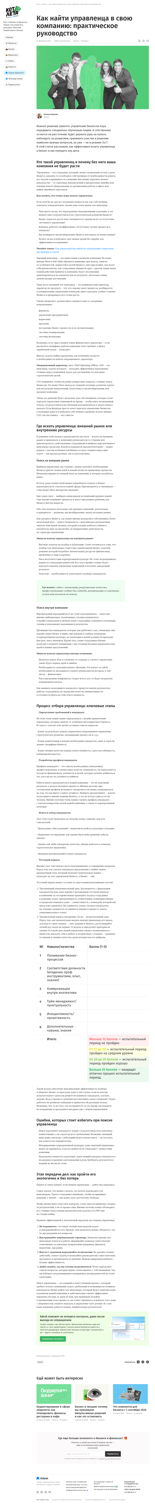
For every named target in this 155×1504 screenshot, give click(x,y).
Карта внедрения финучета (76, 1487)
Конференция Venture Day (76, 1490)
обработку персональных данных (110, 1458)
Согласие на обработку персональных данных (67, 1500)
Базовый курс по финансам (76, 1482)
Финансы (12, 43)
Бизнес (11, 49)
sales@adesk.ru (130, 1492)
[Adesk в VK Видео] (45, 1492)
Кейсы (11, 61)
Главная (9, 37)
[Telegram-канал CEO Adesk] (38, 1492)
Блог (38, 4)
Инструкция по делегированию (106, 1489)
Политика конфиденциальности (95, 1500)
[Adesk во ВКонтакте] (42, 1492)
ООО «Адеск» (41, 1500)
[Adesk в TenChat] (49, 1492)
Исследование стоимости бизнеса (103, 1483)
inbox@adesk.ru (130, 1486)
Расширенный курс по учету (76, 1485)
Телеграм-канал (15, 79)
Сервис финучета (16, 73)
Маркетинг (13, 55)
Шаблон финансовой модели (104, 1486)
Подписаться (14, 85)
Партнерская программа (117, 1500)
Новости (12, 67)
